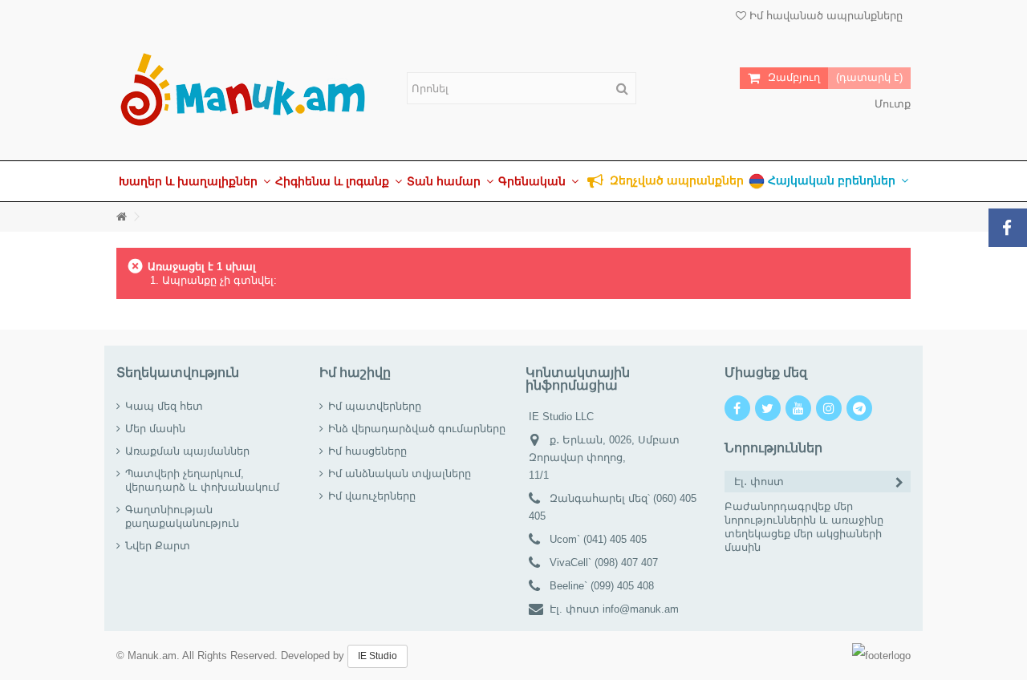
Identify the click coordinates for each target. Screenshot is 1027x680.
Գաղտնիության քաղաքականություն (182, 516)
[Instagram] (829, 408)
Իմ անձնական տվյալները (399, 474)
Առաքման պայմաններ (187, 451)
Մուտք (891, 104)
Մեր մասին (155, 429)
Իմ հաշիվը (355, 372)
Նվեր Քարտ (157, 546)
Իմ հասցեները (367, 451)
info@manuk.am (641, 609)
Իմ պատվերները (374, 406)
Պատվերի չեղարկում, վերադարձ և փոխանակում (202, 480)
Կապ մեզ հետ (164, 406)
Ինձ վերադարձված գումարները (416, 429)
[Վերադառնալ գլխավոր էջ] (121, 217)
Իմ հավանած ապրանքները (824, 16)
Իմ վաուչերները (372, 496)
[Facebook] (737, 408)
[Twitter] (768, 408)
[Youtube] (798, 408)
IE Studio (377, 656)
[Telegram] (859, 408)
